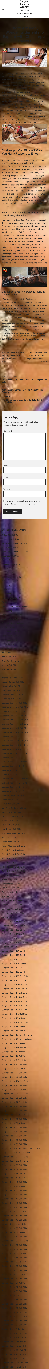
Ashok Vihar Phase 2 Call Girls (15, 547)
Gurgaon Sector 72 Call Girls (14, 1346)
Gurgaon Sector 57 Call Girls (14, 1262)
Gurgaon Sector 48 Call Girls (14, 1215)
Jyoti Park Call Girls (10, 661)
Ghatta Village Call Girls (12, 619)
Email (6, 477)
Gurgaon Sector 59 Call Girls (14, 1270)
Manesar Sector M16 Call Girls (15, 732)
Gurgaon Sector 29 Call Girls (14, 1110)
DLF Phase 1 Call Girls (11, 577)
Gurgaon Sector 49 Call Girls (14, 1220)
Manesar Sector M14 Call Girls (15, 724)
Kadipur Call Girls (9, 665)
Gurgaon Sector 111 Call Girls (14, 993)
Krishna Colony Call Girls (12, 678)
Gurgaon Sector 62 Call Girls (14, 1287)
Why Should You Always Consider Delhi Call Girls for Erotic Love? (23, 401)
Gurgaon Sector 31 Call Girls (14, 1123)
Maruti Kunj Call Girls (11, 804)
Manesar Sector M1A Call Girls (15, 736)
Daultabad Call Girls (10, 568)
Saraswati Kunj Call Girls (12, 909)
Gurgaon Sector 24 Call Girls (14, 1085)
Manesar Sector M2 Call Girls (14, 753)
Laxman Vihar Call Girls (12, 686)
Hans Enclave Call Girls (12, 636)
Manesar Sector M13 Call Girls (15, 720)
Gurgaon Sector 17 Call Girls (14, 1047)
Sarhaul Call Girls (9, 917)
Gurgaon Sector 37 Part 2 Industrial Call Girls (21, 1152)
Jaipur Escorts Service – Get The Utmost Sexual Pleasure (22, 391)
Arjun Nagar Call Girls (11, 539)
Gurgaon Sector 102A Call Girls (15, 942)
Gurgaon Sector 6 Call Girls (14, 1274)
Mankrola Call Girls (10, 799)
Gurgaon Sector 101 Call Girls (14, 934)
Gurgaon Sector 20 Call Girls (14, 1064)
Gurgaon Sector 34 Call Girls (14, 1136)
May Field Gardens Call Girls (14, 808)
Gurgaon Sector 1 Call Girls (13, 921)
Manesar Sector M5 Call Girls (14, 770)
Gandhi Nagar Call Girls (12, 610)
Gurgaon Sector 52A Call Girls (15, 1241)
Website (6, 489)
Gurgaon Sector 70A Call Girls (15, 1337)
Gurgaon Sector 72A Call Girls (15, 1350)
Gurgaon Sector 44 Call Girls (14, 1199)
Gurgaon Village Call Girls (13, 627)
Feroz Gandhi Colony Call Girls (15, 606)
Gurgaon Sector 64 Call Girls (14, 1299)
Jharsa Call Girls (9, 657)
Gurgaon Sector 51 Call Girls (14, 1232)
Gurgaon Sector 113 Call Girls (14, 1001)
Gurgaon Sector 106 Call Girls (14, 959)
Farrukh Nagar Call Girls (12, 598)
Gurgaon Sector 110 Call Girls (14, 984)
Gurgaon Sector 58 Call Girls (14, 1266)
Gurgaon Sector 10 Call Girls (14, 925)
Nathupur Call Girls (10, 820)
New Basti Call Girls (10, 825)
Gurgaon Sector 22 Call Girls (14, 1073)
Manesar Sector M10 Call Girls (15, 707)
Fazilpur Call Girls (9, 602)
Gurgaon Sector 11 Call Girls (14, 980)
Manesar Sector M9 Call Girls (14, 791)
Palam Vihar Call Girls (11, 841)
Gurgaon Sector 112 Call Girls (14, 997)
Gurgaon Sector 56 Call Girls (14, 1257)
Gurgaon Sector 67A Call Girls (15, 1316)
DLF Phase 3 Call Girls (11, 585)
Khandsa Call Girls (9, 669)
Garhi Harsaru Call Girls (12, 615)
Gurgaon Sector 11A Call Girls (14, 1014)
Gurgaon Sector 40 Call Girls (14, 1182)
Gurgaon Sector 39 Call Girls (14, 1169)
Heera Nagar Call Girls (11, 644)
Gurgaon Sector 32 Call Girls (14, 1127)
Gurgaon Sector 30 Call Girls (14, 1119)
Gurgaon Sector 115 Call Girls (14, 1010)
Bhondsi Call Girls (9, 560)
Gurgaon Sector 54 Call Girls (14, 1249)
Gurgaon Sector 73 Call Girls (14, 1354)
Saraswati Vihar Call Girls (13, 913)
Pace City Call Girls (10, 837)
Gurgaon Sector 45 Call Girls (14, 1203)
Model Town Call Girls (11, 812)
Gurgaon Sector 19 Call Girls (14, 1056)
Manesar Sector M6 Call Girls (14, 774)
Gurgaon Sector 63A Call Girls (15, 1295)
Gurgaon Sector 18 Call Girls (14, 1052)
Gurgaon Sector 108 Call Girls (14, 968)
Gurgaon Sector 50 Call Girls (14, 1228)
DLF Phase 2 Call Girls (11, 581)
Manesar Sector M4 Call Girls (14, 766)
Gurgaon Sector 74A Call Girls (15, 1362)
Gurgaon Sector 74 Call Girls (14, 1358)
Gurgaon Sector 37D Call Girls (15, 1161)
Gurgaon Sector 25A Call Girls (15, 1094)
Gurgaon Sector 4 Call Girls (14, 1178)
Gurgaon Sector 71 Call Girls (14, 1342)
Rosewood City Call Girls (12, 900)
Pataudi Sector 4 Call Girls (13, 862)
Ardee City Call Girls (10, 535)
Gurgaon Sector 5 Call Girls (14, 1224)
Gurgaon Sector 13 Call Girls (14, 1026)
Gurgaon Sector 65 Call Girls (14, 1304)
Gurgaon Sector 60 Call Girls (14, 1278)
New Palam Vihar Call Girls (13, 833)
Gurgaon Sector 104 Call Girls (14, 951)
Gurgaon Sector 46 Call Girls (14, 1207)
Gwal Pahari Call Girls (11, 631)
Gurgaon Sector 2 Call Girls (14, 1060)
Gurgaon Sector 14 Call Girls (14, 1031)
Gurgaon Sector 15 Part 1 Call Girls (17, 1035)
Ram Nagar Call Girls (11, 888)
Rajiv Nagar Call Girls (11, 884)
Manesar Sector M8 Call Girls (14, 787)
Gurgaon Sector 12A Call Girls (15, 1022)
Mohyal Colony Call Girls (12, 816)
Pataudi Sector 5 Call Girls (13, 867)
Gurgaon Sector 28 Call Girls (14, 1106)
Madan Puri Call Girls (11, 690)
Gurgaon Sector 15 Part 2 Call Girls (17, 1039)
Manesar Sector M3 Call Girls (14, 757)
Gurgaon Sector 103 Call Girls (14, 947)
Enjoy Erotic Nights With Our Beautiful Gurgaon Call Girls (24, 381)
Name (6, 465)
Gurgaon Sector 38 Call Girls (14, 1165)
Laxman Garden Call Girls (13, 682)
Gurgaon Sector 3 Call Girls (14, 1115)
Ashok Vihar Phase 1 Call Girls (15, 543)
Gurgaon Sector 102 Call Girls (14, 938)
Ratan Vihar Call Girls (11, 892)
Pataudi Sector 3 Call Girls (13, 858)
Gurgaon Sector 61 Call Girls (14, 1283)
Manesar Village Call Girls (13, 795)
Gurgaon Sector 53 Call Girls (14, 1245)
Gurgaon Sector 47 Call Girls (14, 1211)
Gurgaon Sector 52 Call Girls (14, 1236)
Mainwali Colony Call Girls (13, 694)
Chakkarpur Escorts (24, 76)
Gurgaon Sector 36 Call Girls (14, 1144)
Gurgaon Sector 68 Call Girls (14, 1321)
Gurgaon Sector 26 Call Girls (14, 1098)
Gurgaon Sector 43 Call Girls (14, 1194)
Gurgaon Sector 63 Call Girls (14, 1291)
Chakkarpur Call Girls (11, 564)
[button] (3, 527)
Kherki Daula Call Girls (11, 673)
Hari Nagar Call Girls (10, 640)
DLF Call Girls (8, 573)
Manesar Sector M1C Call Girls (15, 745)
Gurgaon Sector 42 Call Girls (14, 1190)
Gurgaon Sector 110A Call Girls (15, 988)
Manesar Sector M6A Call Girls (15, 778)
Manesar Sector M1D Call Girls (15, 749)
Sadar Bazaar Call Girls (12, 905)
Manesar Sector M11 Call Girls (14, 711)
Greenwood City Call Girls (13, 623)
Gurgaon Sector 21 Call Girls (14, 1068)
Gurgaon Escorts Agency (24, 4)
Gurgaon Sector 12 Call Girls (14, 1018)
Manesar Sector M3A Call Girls (15, 762)
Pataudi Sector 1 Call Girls (13, 850)
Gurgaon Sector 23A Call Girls (15, 1081)
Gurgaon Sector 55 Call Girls (14, 1253)
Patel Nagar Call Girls (11, 875)
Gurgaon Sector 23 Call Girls (14, 1077)
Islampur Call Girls (9, 648)
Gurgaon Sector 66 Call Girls (14, 1308)
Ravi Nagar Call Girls (11, 896)
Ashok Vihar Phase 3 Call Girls (15, 551)
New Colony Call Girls (11, 829)
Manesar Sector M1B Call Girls (15, 741)
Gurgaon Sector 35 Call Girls (14, 1140)
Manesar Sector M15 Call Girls (15, 728)
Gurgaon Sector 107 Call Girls (14, 963)
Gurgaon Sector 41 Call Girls (14, 1186)
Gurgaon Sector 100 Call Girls (14, 930)
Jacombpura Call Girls (11, 652)
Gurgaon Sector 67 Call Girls (14, 1312)
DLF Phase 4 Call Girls (11, 589)
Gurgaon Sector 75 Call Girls (14, 1367)
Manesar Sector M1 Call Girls (14, 703)
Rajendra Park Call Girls (12, 879)
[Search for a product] (3, 8)
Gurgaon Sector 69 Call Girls (14, 1325)
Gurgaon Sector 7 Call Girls (13, 1329)
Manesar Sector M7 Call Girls (14, 783)
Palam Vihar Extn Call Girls (13, 846)
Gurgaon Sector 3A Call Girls (14, 1173)
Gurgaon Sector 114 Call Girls (14, 1005)
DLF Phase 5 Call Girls (11, 594)
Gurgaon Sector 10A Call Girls (15, 976)
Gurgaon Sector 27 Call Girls (14, 1102)
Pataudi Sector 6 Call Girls (13, 871)
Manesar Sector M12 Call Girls (15, 715)
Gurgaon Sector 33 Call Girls (14, 1131)
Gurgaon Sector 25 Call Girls (14, 1089)
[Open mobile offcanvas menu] (45, 8)
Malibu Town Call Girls (11, 699)
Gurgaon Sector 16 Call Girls (14, 1043)
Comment (8, 431)
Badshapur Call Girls (10, 556)
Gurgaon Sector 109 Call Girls (14, 972)
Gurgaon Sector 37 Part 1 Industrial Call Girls (21, 1148)
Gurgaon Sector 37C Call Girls (15, 1157)
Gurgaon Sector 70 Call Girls (14, 1333)
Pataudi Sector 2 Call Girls (13, 854)
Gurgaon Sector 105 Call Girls (14, 955)
